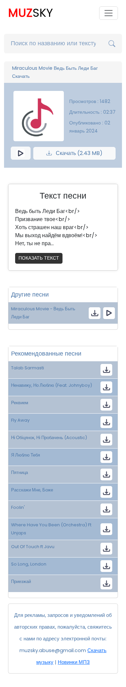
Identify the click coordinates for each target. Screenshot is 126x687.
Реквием (19, 403)
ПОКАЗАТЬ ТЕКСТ (38, 258)
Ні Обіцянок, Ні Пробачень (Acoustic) (49, 437)
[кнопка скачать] (94, 313)
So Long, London (28, 564)
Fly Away (20, 420)
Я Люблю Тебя (25, 455)
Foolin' (18, 507)
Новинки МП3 (74, 662)
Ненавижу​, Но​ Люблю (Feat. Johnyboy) (51, 385)
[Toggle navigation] (108, 13)
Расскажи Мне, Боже (32, 490)
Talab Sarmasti (27, 368)
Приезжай (21, 581)
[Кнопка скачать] (106, 370)
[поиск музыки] (111, 44)
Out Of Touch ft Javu (32, 546)
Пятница (19, 472)
